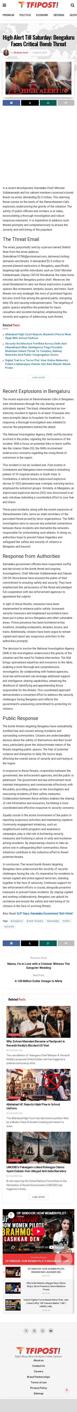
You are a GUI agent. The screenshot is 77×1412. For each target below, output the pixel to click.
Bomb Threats (35, 921)
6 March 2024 (40, 52)
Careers (38, 1371)
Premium (8, 15)
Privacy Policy (38, 1388)
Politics (25, 15)
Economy (42, 15)
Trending (14, 1034)
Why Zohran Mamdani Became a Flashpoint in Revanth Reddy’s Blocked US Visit (35, 1043)
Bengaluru (17, 921)
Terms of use (39, 1382)
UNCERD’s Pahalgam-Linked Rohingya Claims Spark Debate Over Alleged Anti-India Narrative (36, 1169)
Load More (38, 377)
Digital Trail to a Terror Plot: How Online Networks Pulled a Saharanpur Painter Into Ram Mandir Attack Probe (38, 364)
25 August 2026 (15, 1050)
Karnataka (53, 921)
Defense (59, 15)
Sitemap (38, 1393)
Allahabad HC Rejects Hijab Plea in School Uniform (33, 1106)
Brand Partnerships (38, 1377)
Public (66, 921)
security (9, 926)
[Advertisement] (38, 147)
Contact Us (38, 1366)
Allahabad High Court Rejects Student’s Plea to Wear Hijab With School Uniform (38, 336)
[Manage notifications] (67, 1390)
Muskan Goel (21, 52)
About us (38, 1360)
